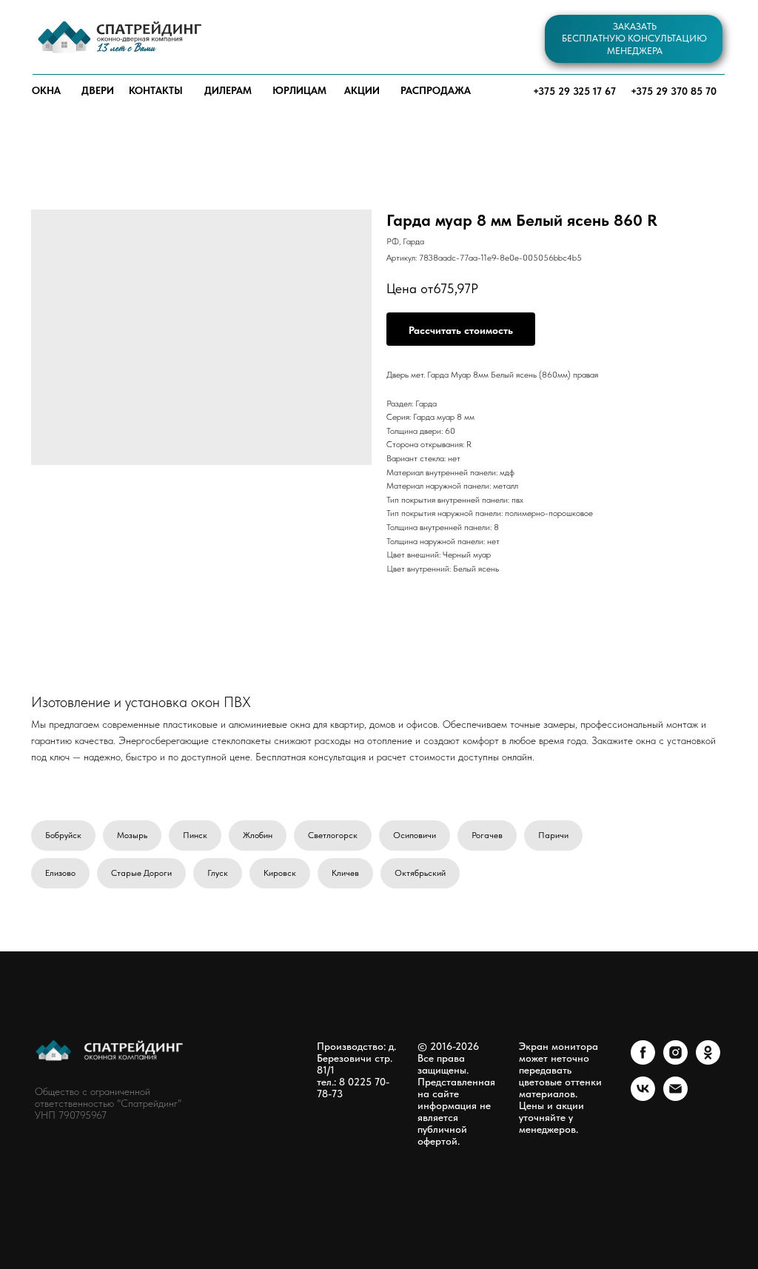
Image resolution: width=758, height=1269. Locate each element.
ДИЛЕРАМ (228, 90)
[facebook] (643, 1060)
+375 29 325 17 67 (574, 91)
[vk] (643, 1097)
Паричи (553, 835)
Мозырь (132, 835)
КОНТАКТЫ (156, 90)
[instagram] (675, 1060)
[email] (675, 1097)
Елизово (60, 873)
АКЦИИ (362, 90)
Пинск (195, 835)
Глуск (217, 873)
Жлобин (257, 835)
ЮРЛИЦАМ (299, 90)
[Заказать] (460, 329)
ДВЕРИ (97, 90)
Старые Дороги (141, 873)
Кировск (280, 873)
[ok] (708, 1060)
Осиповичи (414, 835)
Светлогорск (333, 835)
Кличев (345, 873)
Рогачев (487, 835)
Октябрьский (420, 873)
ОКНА (46, 90)
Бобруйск (63, 835)
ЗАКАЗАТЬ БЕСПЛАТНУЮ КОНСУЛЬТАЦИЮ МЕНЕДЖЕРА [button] (634, 38)
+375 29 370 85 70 (674, 91)
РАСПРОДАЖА (435, 90)
